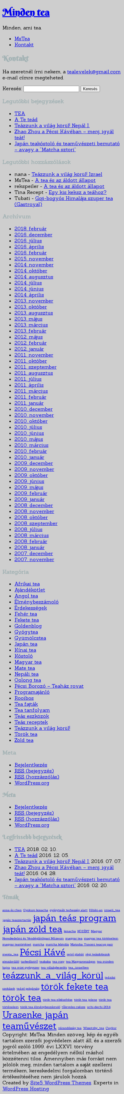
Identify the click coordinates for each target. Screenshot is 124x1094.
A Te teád (26, 119)
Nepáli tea (26, 674)
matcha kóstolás (57, 944)
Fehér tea (25, 614)
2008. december (33, 505)
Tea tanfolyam (32, 710)
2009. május (28, 487)
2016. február (30, 253)
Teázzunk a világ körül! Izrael (67, 174)
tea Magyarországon (80, 961)
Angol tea (26, 596)
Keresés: (12, 88)
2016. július (28, 241)
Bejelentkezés (30, 765)
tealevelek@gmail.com (94, 72)
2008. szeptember (35, 523)
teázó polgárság (28, 988)
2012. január (29, 349)
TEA (19, 113)
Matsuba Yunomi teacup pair (91, 944)
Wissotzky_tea (93, 1028)
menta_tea (10, 954)
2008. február (30, 541)
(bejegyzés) (34, 771)
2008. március (31, 535)
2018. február (30, 229)
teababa (45, 961)
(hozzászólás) (36, 777)
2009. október (31, 475)
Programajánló (32, 692)
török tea (21, 997)
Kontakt (24, 44)
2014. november (34, 265)
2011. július (28, 379)
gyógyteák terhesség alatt (69, 910)
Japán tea (25, 644)
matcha (38, 944)
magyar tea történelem (101, 938)
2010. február (30, 451)
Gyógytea (26, 632)
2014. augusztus (33, 277)
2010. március (31, 445)
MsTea (22, 38)
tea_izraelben (78, 967)
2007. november (34, 559)
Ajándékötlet (29, 590)
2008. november (34, 511)
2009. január (29, 499)
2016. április (29, 247)
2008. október (31, 517)
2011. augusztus (33, 373)
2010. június (29, 433)
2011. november (33, 355)
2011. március (31, 391)
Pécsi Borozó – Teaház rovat (49, 686)
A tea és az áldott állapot (65, 180)
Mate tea (24, 668)
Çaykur (111, 1028)
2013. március (31, 325)
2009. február (30, 493)
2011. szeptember (35, 367)
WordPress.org (31, 783)
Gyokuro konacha (35, 910)
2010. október (31, 421)
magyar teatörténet (16, 944)
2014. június (29, 289)
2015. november (34, 259)
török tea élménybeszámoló (40, 1007)
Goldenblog (28, 626)
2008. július (28, 529)
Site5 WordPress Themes (60, 1083)
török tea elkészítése (58, 999)
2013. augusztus (33, 313)
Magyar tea (28, 662)
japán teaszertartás (16, 920)
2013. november (33, 301)
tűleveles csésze (73, 1007)
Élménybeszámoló (36, 602)
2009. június (29, 481)
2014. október (30, 271)
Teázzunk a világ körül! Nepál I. (52, 125)
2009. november (34, 469)
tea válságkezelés (54, 967)
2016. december (33, 235)
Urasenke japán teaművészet (35, 1020)
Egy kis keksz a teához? (78, 192)
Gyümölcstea (30, 638)
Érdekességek (30, 608)
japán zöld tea (32, 929)
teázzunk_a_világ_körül (52, 975)
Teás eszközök (31, 716)
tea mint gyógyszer (25, 967)
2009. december (33, 463)
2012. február (30, 343)
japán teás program (74, 917)
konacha (70, 931)
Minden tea (26, 12)
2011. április (29, 385)
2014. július (28, 283)
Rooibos (24, 698)
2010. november (34, 415)
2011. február (30, 397)
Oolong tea (27, 680)
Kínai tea (25, 650)
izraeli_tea (112, 910)
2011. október (30, 361)
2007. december (33, 553)
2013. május (28, 319)
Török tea (25, 734)
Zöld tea (23, 740)
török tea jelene (85, 999)
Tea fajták (26, 704)
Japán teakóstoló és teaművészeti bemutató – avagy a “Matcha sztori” (67, 146)
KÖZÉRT (83, 931)
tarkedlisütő (29, 961)
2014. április (29, 295)
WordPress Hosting (25, 1089)
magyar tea (73, 938)
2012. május (28, 337)
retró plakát (75, 954)
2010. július (28, 427)
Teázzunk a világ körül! (42, 728)
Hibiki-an (96, 910)
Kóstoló (23, 656)
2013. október (30, 307)
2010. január (29, 457)
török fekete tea (74, 986)
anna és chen (12, 910)
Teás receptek (31, 722)
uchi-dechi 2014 (98, 1007)
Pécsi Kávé (42, 952)
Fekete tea (26, 620)
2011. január (29, 403)
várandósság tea (70, 1028)
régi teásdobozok (97, 954)
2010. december (33, 409)
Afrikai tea (27, 584)
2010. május (28, 439)
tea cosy (58, 961)
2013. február (30, 331)
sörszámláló (10, 961)
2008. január (29, 547)
